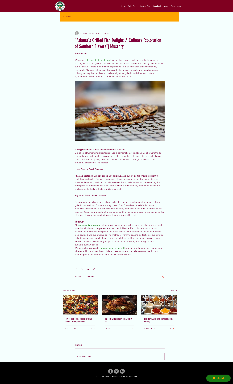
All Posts (67, 16)
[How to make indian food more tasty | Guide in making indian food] (80, 304)
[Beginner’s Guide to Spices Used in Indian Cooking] (159, 304)
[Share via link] (94, 269)
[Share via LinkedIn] (88, 269)
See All (174, 290)
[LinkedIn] (122, 371)
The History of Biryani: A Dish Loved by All (118, 320)
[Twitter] (116, 371)
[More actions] (163, 33)
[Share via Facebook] (76, 269)
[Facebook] (110, 371)
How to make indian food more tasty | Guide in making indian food (79, 320)
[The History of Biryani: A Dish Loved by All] (119, 305)
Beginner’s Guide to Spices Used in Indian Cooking (158, 320)
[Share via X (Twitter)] (82, 269)
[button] (173, 17)
